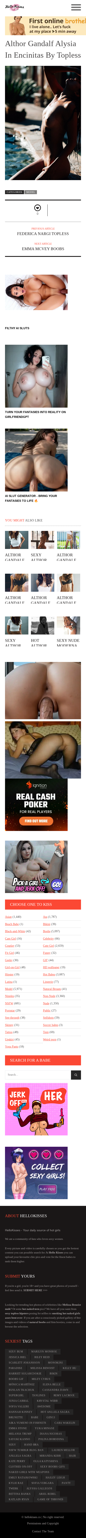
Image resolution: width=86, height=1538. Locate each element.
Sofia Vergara (43, 1483)
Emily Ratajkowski (23, 1477)
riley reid (42, 1357)
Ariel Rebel (47, 1493)
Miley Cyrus (41, 1379)
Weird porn (49, 1039)
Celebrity (48, 938)
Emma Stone (18, 1428)
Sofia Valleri (19, 1406)
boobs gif (16, 1379)
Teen (46, 1032)
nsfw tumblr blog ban (26, 1450)
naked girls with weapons (29, 1472)
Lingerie (48, 981)
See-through (12, 1017)
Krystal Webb (47, 1400)
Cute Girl (48, 945)
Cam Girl (10, 938)
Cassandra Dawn (55, 1389)
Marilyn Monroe (44, 1351)
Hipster (9, 974)
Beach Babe (12, 924)
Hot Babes (49, 974)
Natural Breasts (52, 989)
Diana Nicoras (51, 1433)
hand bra (31, 1444)
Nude (46, 1003)
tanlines (39, 1395)
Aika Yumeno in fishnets (27, 1422)
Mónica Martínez (22, 1384)
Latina (9, 981)
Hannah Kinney (21, 1412)
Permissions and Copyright (43, 1523)
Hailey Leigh (55, 1477)
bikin (54, 1373)
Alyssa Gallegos (39, 1488)
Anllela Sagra (20, 1455)
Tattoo (9, 1032)
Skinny (9, 1025)
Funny (47, 952)
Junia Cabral (19, 1400)
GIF (45, 960)
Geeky (9, 960)
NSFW (9, 1003)
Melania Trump (20, 1433)
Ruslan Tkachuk (21, 1389)
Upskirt (9, 1039)
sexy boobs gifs (52, 1466)
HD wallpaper (51, 967)
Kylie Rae (16, 1483)
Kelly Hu (69, 1368)
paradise (15, 1368)
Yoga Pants (11, 1046)
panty (66, 1483)
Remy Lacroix (64, 1395)
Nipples (9, 996)
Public (47, 1010)
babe (34, 1417)
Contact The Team (43, 1531)
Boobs (46, 931)
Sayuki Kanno (19, 1439)
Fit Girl (9, 952)
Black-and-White (15, 931)
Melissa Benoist (42, 1368)
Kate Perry (17, 1461)
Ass (45, 916)
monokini (55, 1362)
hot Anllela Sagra (55, 1412)
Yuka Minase (44, 1428)
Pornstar (10, 1010)
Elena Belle (52, 1384)
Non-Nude (49, 996)
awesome (44, 1406)
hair (72, 1455)
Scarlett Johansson (24, 1362)
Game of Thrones (50, 1499)
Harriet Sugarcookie (25, 1373)
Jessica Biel (17, 1357)
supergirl (16, 1395)
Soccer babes (50, 1025)
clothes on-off (20, 1466)
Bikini (46, 924)
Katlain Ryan (19, 1499)
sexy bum (16, 1351)
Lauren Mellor (63, 1450)
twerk (13, 1488)
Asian (8, 916)
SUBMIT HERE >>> (35, 1290)
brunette (16, 1417)
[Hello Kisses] (33, 7)
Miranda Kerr (50, 1455)
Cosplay (9, 945)
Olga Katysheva (45, 1461)
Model (30, 192)
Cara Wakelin (64, 1422)
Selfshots (48, 1017)
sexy (12, 1444)
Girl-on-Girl (12, 967)
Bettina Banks (20, 1493)
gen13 (51, 1417)
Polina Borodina (51, 1439)
